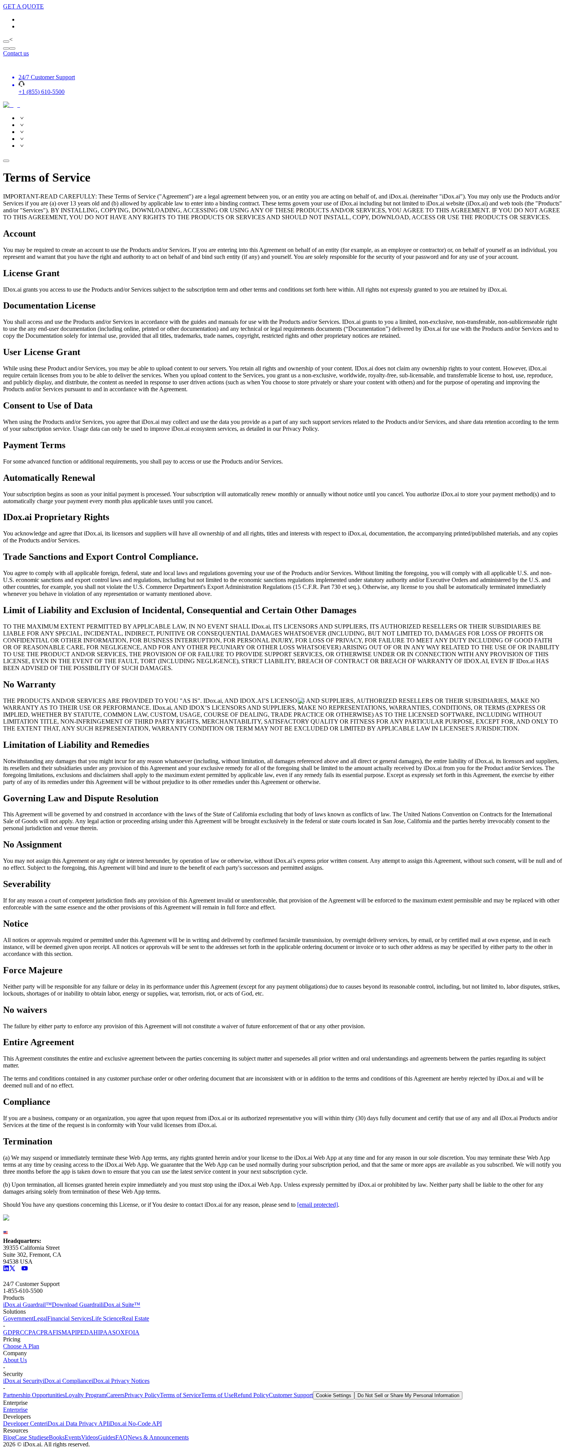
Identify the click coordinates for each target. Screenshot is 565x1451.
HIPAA (102, 1332)
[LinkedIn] (6, 1269)
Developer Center (24, 1423)
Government (18, 1318)
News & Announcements (158, 1437)
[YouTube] (25, 1269)
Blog (9, 1437)
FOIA (132, 1332)
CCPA (28, 1332)
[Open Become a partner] (6, 48)
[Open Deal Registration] (12, 48)
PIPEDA (82, 1332)
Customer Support (291, 1395)
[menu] (282, 132)
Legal (40, 1318)
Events (73, 1437)
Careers (115, 1395)
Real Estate (135, 1318)
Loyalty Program (85, 1395)
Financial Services (69, 1318)
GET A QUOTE (23, 6)
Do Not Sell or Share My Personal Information (408, 1395)
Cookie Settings (333, 1395)
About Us (15, 1360)
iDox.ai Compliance (67, 1381)
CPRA (44, 1332)
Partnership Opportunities (34, 1395)
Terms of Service (180, 1395)
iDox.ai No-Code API (135, 1423)
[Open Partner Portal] (6, 41)
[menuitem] (290, 118)
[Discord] (18, 1269)
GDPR (11, 1332)
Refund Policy (251, 1395)
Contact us (16, 53)
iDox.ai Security (23, 1381)
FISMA (62, 1332)
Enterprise (15, 1409)
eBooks (55, 1437)
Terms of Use (217, 1395)
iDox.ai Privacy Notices (120, 1381)
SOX (118, 1332)
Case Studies (30, 1437)
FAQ (121, 1437)
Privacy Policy (142, 1395)
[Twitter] (12, 1269)
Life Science (106, 1318)
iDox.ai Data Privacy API (77, 1423)
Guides (106, 1437)
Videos (89, 1437)
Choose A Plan (21, 1346)
